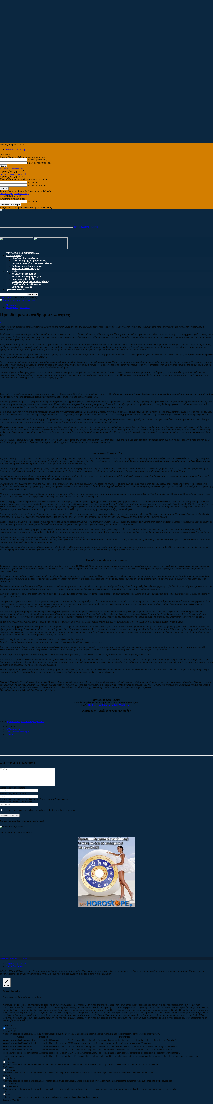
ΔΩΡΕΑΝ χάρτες (12, 271)
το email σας (32, 182)
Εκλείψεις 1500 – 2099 (23, 279)
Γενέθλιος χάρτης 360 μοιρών (26, 284)
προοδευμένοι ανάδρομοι (17, 731)
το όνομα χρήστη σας (36, 159)
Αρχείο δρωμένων (14, 966)
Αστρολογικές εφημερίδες (24, 273)
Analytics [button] (7, 1075)
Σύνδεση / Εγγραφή (15, 149)
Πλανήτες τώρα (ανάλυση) (25, 258)
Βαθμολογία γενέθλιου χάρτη (26, 268)
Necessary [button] (7, 1025)
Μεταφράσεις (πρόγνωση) (18, 307)
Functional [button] (8, 1059)
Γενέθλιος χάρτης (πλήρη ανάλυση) (29, 260)
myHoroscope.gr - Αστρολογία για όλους (25, 721)
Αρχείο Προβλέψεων (16, 963)
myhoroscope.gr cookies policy (14, 174)
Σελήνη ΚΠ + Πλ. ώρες (23, 287)
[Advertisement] (87, 20)
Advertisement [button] (9, 1083)
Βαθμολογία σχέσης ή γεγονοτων (28, 266)
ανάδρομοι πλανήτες (15, 729)
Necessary (11, 1028)
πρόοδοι (9, 734)
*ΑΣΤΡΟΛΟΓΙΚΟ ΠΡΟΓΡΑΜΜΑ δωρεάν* (23, 253)
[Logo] (17, 248)
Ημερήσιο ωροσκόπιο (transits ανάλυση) (32, 263)
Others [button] (6, 1091)
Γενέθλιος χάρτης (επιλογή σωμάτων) (30, 281)
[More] (33, 749)
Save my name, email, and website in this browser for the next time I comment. (39, 810)
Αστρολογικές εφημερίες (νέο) (26, 276)
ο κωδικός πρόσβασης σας (39, 163)
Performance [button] (8, 1067)
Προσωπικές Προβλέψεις (16, 289)
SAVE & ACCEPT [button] (12, 1099)
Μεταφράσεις (6, 297)
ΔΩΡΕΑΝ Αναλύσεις (14, 255)
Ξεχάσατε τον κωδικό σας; (12, 168)
